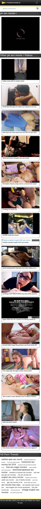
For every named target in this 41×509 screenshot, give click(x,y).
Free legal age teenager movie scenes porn (17, 371)
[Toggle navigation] (36, 3)
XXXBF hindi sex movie (10, 235)
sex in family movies (23, 480)
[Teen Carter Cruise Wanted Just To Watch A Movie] (20, 384)
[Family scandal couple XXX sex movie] (20, 240)
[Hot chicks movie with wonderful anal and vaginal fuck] (20, 436)
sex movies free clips (10, 485)
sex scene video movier (13, 462)
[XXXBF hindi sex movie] (20, 223)
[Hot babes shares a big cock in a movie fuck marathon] (20, 172)
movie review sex (15, 490)
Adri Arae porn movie (9, 422)
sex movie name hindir (16, 492)
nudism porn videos (18, 500)
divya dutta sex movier (30, 482)
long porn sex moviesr (31, 477)
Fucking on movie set (9, 209)
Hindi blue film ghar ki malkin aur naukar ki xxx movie (20, 107)
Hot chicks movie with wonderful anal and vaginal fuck (20, 448)
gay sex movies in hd (14, 482)
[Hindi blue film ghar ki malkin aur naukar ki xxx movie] (20, 95)
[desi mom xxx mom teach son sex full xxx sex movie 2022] (20, 120)
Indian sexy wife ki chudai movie (13, 81)
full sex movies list (24, 475)
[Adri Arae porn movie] (20, 410)
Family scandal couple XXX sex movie (15, 242)
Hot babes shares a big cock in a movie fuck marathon (20, 184)
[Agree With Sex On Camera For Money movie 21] (20, 307)
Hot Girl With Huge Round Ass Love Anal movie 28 (19, 345)
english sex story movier (12, 477)
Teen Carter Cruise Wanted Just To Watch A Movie (19, 396)
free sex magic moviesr (16, 467)
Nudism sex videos (34, 500)
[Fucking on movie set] (20, 197)
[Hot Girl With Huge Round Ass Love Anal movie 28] (20, 333)
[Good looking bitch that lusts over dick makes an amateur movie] (20, 256)
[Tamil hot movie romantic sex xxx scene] (20, 146)
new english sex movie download (18, 487)
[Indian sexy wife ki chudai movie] (20, 69)
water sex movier (7, 480)
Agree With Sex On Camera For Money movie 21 (18, 319)
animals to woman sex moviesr (20, 472)
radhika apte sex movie (11, 459)
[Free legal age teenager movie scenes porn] (20, 359)
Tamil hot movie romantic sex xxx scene (15, 158)
